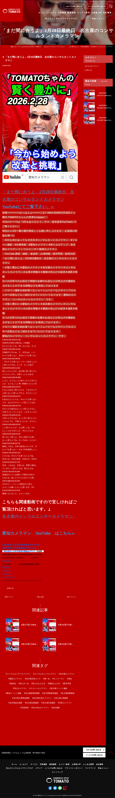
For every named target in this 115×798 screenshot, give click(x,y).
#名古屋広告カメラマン (42, 698)
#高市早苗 (66, 683)
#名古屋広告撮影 (48, 702)
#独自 (69, 678)
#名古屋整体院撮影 (50, 693)
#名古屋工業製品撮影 (21, 698)
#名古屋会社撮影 (15, 702)
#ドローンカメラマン (38, 688)
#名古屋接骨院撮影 (32, 693)
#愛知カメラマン (15, 678)
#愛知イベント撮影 (13, 693)
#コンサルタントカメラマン (44, 673)
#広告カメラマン (65, 702)
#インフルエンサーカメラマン (18, 673)
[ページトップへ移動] (111, 752)
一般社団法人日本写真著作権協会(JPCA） (19, 551)
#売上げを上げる (38, 683)
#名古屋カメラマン (67, 673)
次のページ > (71, 597)
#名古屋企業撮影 (32, 702)
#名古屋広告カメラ (33, 678)
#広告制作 (24, 707)
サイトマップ (57, 772)
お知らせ (10, 588)
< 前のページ (8, 597)
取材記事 (5, 567)
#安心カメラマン (20, 688)
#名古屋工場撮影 (61, 698)
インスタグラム (8, 577)
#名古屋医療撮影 (68, 693)
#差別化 (12, 683)
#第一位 (46, 678)
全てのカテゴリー (92, 66)
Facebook (6, 571)
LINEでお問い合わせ (74, 6)
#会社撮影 (55, 707)
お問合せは (6, 561)
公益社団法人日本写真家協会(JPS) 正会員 (19, 548)
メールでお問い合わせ (97, 6)
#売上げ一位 (23, 683)
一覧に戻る (40, 597)
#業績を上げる (54, 683)
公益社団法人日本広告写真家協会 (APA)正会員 (21, 545)
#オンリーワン (58, 678)
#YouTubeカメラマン (40, 707)
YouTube (5, 574)
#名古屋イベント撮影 (58, 688)
